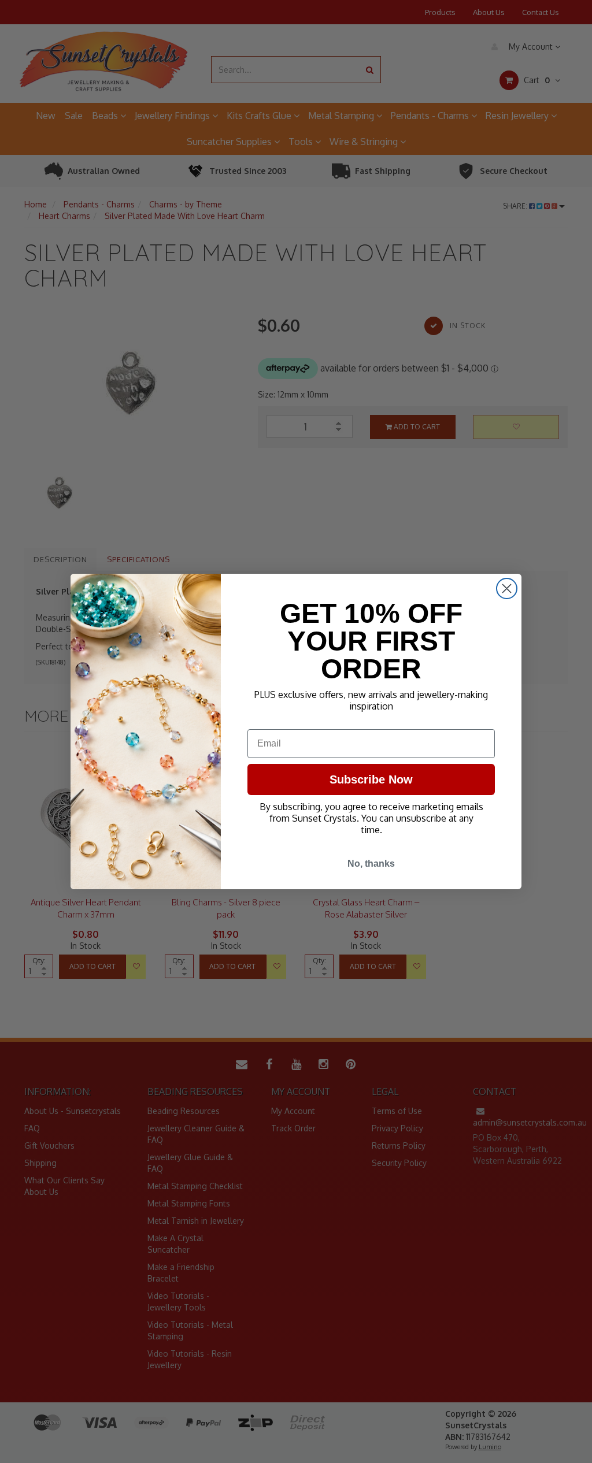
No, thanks (371, 863)
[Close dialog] (507, 588)
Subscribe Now (371, 779)
